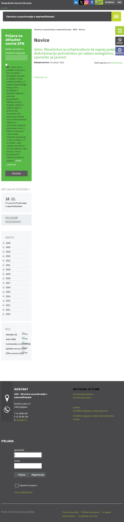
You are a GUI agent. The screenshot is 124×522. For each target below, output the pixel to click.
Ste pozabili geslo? (23, 492)
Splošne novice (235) (16, 348)
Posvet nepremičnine (83, 394)
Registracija (38, 474)
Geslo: (17, 460)
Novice (82, 29)
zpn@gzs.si (21, 419)
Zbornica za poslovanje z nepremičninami (52, 29)
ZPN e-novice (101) (15, 353)
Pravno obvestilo (70, 512)
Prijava (16, 173)
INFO (75, 29)
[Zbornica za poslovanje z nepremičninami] (16, 3)
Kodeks (77, 407)
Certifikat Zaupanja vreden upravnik (90, 410)
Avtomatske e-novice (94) (18, 343)
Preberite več (40, 77)
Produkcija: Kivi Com (88, 516)
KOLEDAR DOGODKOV (13, 220)
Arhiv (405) (11, 339)
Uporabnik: (19, 449)
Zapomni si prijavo (28, 485)
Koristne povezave (82, 397)
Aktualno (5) (11, 334)
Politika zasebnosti (90, 512)
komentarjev (116, 62)
